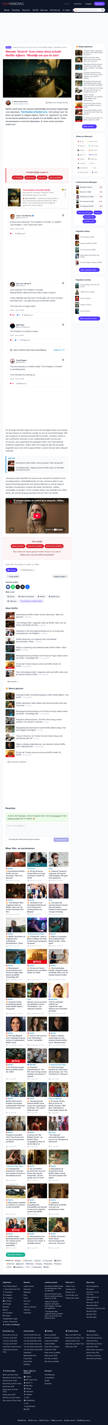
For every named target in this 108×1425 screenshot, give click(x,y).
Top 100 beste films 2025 (32, 1338)
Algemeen (27, 1292)
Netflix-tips (55, 596)
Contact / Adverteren (10, 1321)
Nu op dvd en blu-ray (10, 1335)
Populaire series (89, 221)
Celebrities (27, 1313)
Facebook (8, 1292)
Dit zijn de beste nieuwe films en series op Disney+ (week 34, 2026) (54, 1296)
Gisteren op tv (70, 1286)
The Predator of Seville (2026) (36, 190)
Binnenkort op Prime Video (12, 1378)
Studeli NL (48, 1383)
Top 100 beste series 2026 (33, 1350)
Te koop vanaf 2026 (10, 1341)
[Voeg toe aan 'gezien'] (65, 192)
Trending (18, 177)
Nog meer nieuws (15, 1255)
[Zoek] (103, 10)
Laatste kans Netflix (51, 1341)
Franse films (28, 1358)
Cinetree (58, 1264)
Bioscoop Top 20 (92, 1302)
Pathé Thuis (28, 1260)
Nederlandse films (30, 1355)
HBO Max (31, 1264)
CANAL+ (58, 1260)
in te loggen (56, 816)
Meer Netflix (12, 681)
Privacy (67, 4)
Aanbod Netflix (50, 1344)
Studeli (47, 1380)
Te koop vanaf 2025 (10, 1338)
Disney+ (38, 1260)
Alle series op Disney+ (94, 1358)
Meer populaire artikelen (16, 762)
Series (12, 596)
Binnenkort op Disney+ (94, 1338)
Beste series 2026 (51, 1355)
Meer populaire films (88, 270)
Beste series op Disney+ (94, 1350)
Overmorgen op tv (71, 1295)
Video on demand (27, 596)
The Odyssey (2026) (86, 206)
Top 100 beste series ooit (32, 1344)
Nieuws (5, 1310)
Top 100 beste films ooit (32, 1335)
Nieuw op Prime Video (10, 1375)
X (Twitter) (8, 1298)
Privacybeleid (7, 1313)
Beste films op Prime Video (12, 1383)
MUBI (47, 1267)
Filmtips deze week (72, 1298)
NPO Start (11, 1264)
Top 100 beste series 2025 (33, 1347)
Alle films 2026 (91, 1311)
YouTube (8, 1301)
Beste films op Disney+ (94, 1344)
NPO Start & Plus (31, 1380)
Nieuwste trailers (92, 1305)
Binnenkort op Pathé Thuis (74, 1338)
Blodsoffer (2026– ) (86, 187)
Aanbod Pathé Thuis (72, 1341)
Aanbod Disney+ (92, 1341)
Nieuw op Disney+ (92, 1335)
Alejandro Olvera (48, 192)
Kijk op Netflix (30, 198)
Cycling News (49, 1378)
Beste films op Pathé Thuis (74, 1344)
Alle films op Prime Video (11, 1397)
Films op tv (69, 1282)
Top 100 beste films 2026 (32, 1341)
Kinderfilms (27, 1352)
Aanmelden (99, 4)
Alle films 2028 (91, 1317)
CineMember (19, 1267)
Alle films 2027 (91, 1314)
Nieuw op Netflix (55, 177)
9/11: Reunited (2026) (87, 201)
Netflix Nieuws (27, 570)
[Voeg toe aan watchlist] (65, 194)
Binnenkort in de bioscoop (95, 1308)
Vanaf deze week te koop (12, 1347)
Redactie (6, 1307)
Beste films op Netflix (35, 546)
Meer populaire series (88, 318)
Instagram (8, 1295)
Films (25, 1295)
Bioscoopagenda (92, 1286)
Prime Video (48, 1260)
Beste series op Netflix (54, 546)
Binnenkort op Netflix (52, 1338)
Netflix (37, 172)
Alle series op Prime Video (12, 1400)
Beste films (42, 177)
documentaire (28, 192)
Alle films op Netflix (51, 1358)
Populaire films (89, 217)
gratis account (13, 819)
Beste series (30, 177)
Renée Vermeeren (21, 101)
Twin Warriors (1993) (87, 196)
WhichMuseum (50, 1375)
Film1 (9, 1267)
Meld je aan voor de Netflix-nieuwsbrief (37, 555)
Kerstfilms (27, 1364)
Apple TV (21, 1264)
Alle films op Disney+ (93, 1355)
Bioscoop (27, 1301)
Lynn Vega (42, 195)
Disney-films (28, 1361)
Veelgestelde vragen (10, 1319)
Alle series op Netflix (52, 1361)
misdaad (37, 192)
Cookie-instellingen (12, 1324)
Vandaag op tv (70, 1289)
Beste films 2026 (50, 1350)
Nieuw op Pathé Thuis (73, 1335)
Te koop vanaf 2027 (10, 1344)
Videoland (49, 1264)
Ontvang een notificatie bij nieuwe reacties (24, 839)
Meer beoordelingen (84, 212)
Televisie (27, 1310)
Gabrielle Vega (31, 195)
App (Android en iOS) (12, 1289)
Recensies (27, 1289)
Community (77, 4)
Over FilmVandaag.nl (10, 1286)
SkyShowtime (37, 1267)
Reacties (12, 570)
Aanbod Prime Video (10, 1380)
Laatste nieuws (29, 1286)
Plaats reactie (61, 840)
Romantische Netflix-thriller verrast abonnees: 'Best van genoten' (54, 1288)
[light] (73, 10)
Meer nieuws (88, 126)
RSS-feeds (6, 1316)
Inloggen (88, 4)
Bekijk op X (21, 233)
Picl (28, 1267)
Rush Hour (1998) (85, 192)
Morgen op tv (70, 1292)
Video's (26, 1304)
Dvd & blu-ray (8, 1331)
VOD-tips (13, 601)
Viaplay (39, 1264)
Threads (8, 1304)
